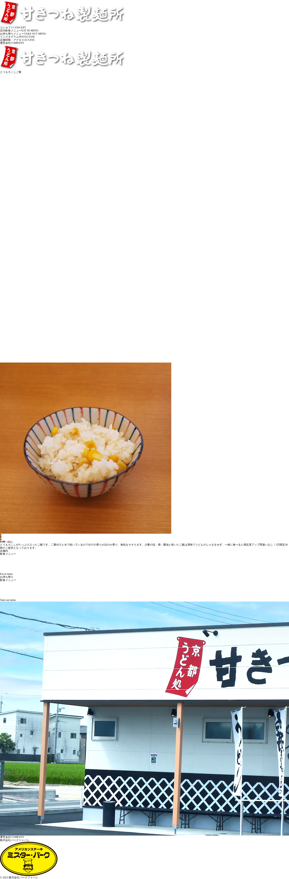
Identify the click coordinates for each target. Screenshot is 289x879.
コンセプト (13, 27)
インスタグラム (17, 36)
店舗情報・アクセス (17, 39)
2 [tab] (0, 538)
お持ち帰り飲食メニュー (8, 588)
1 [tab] (0, 535)
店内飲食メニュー (19, 30)
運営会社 (12, 42)
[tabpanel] (144, 304)
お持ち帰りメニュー (23, 33)
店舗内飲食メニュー (8, 562)
